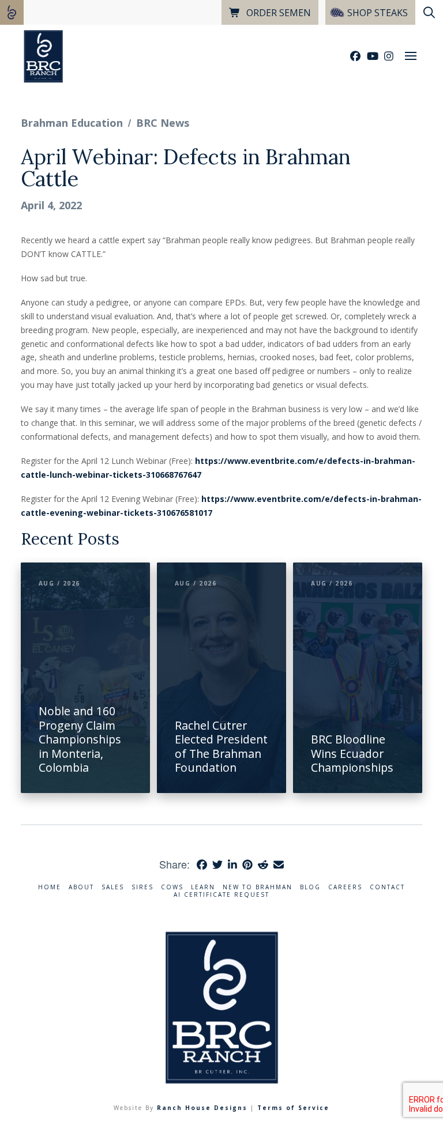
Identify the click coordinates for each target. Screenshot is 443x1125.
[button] (411, 56)
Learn (203, 887)
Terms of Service (293, 1108)
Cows (172, 887)
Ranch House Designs (202, 1108)
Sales (113, 887)
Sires (142, 887)
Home (49, 887)
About (81, 887)
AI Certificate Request (221, 895)
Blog (310, 887)
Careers (345, 887)
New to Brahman (257, 887)
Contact (387, 887)
